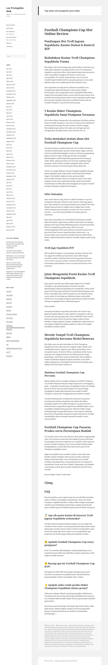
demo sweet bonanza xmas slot (77, 635)
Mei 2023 (9, 189)
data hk (8, 310)
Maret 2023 (9, 195)
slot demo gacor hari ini (58, 642)
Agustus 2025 (10, 103)
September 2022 (11, 214)
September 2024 (11, 138)
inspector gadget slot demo (53, 639)
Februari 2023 (10, 198)
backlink (9, 299)
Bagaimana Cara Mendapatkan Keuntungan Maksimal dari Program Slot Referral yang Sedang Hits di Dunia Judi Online (15, 275)
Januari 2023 (10, 201)
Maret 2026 (9, 81)
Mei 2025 (9, 113)
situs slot (8, 291)
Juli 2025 (9, 107)
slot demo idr (69, 642)
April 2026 (9, 78)
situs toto (9, 303)
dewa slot (9, 333)
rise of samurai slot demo (62, 640)
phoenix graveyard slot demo (84, 639)
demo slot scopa (63, 635)
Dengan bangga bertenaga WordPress (66, 661)
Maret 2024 (9, 157)
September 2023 (11, 176)
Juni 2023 (9, 186)
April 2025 (9, 116)
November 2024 (11, 132)
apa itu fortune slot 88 (54, 629)
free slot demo (70, 637)
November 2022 (11, 208)
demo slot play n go (79, 633)
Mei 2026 (9, 75)
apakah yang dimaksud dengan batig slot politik (75, 629)
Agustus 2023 (10, 179)
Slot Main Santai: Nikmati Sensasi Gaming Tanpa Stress (15, 252)
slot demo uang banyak (65, 644)
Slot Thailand (10, 33)
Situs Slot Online (11, 38)
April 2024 (9, 154)
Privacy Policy (10, 25)
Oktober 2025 (10, 97)
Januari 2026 (10, 88)
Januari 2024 (10, 163)
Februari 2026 (10, 85)
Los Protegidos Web (15, 9)
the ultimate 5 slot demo (66, 646)
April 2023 (9, 192)
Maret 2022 (9, 223)
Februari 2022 (10, 227)
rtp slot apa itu (74, 640)
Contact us (9, 46)
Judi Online (9, 28)
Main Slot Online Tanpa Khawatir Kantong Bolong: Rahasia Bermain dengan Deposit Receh (14, 265)
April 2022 (9, 220)
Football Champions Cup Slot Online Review (68, 32)
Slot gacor (9, 356)
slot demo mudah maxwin (81, 642)
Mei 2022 (9, 217)
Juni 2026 (9, 72)
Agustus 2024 (10, 141)
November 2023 (11, 170)
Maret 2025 (9, 119)
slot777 (8, 352)
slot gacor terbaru (11, 314)
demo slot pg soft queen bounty (63, 633)
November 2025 (11, 94)
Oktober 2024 (10, 135)
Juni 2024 (9, 148)
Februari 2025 (10, 122)
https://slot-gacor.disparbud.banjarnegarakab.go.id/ (15, 327)
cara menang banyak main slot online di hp (77, 631)
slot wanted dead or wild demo (82, 644)
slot (7, 344)
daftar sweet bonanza (12, 341)
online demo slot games (68, 639)
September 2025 (11, 100)
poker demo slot (49, 640)
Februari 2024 (10, 160)
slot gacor (9, 306)
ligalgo (8, 337)
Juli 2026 (9, 69)
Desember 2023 (11, 167)
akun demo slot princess (60, 627)
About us (9, 43)
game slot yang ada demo (82, 637)
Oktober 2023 (10, 173)
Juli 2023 (9, 182)
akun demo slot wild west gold (76, 627)
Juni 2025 (9, 110)
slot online (9, 295)
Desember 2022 (11, 205)
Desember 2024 (11, 129)
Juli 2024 (9, 145)
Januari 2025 (10, 126)
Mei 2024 (9, 151)
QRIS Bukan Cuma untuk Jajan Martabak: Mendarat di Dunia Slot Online (15, 258)
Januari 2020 (10, 230)
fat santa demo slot (59, 637)
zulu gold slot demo (80, 646)
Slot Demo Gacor (63, 625)
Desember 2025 (11, 91)
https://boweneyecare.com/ (14, 348)
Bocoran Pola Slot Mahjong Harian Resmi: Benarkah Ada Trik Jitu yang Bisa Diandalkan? (15, 245)
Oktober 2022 (10, 211)
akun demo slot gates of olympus (80, 625)
